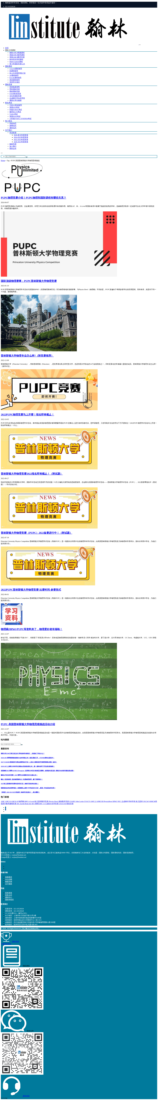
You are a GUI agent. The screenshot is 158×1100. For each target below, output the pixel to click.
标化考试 (8, 103)
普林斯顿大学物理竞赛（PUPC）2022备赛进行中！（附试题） (36, 532)
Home (3, 160)
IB (102, 801)
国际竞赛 (8, 84)
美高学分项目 (14, 82)
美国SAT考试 (14, 107)
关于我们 (8, 130)
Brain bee (28, 804)
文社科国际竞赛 (15, 96)
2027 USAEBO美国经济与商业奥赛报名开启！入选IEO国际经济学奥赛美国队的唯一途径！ (29, 762)
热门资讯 (8, 121)
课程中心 (8, 897)
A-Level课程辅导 (15, 69)
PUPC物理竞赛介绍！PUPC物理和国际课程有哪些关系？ (33, 197)
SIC (18, 804)
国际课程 (8, 66)
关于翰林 (8, 884)
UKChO (146, 801)
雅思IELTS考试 (15, 112)
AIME (99, 801)
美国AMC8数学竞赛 (17, 57)
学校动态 (12, 123)
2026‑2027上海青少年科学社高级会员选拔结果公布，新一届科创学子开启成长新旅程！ (28, 766)
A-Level (31, 801)
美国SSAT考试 (14, 116)
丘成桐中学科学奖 (129, 801)
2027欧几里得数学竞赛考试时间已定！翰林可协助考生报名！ (20, 783)
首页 (7, 48)
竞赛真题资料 (14, 87)
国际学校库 (9, 900)
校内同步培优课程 (16, 59)
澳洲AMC (39, 804)
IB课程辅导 (13, 71)
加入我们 (12, 146)
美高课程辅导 (14, 80)
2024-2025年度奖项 (21, 137)
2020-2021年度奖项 (21, 142)
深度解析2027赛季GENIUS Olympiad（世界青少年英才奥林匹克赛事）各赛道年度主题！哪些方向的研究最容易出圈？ (37, 770)
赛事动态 (12, 126)
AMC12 (94, 801)
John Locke (80, 801)
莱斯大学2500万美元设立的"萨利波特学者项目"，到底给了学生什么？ (22, 753)
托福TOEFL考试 (15, 110)
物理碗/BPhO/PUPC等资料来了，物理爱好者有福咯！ (31, 629)
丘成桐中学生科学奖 (17, 98)
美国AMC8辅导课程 (17, 55)
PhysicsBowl (108, 801)
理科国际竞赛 (14, 89)
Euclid (22, 804)
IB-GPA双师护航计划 (17, 73)
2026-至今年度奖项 (21, 135)
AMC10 (8, 801)
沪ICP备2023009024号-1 (30, 928)
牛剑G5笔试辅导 (15, 105)
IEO (33, 804)
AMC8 (13, 801)
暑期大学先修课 (15, 100)
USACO (87, 801)
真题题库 (8, 877)
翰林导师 (12, 144)
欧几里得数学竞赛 (42, 801)
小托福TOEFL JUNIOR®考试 (20, 119)
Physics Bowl (54, 801)
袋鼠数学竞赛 (64, 801)
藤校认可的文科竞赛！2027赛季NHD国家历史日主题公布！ (19, 775)
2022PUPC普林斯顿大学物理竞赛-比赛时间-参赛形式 (31, 589)
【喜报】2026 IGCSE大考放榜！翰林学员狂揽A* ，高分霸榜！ (20, 792)
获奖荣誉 (8, 893)
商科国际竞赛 (14, 91)
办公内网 (8, 879)
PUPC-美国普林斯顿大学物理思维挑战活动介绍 (28, 724)
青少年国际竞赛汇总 (17, 64)
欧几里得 (139, 801)
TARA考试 (13, 114)
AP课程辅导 (14, 75)
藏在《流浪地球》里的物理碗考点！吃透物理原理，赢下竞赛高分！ (22, 779)
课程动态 (12, 128)
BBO (26, 801)
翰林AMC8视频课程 (17, 53)
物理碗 (22, 801)
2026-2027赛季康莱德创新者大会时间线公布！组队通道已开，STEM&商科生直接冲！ (27, 758)
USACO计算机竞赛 (66, 804)
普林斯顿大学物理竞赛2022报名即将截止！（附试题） (32, 473)
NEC (120, 801)
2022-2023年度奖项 (21, 139)
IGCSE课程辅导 (15, 78)
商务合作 (12, 148)
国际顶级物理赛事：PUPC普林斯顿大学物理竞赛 (29, 281)
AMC (3, 801)
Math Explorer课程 (16, 62)
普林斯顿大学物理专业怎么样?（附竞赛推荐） (27, 355)
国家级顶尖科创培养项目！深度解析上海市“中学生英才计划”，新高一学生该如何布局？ (28, 788)
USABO (72, 801)
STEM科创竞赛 (15, 94)
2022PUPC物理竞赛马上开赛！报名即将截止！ (27, 414)
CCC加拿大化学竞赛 (51, 804)
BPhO (115, 801)
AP (17, 801)
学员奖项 (12, 132)
